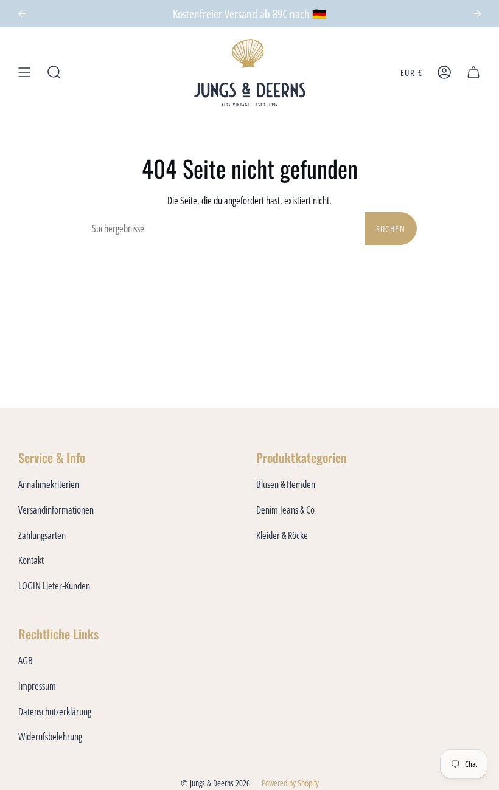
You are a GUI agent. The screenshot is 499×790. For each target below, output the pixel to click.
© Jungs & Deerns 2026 (215, 783)
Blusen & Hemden (285, 484)
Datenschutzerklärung (54, 711)
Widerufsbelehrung (50, 736)
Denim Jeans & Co (285, 510)
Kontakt (31, 560)
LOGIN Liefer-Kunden (54, 585)
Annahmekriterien (48, 484)
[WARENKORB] (473, 72)
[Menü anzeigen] (24, 72)
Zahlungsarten (42, 535)
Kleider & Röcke (282, 535)
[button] (54, 72)
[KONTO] (444, 72)
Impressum (37, 686)
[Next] (477, 13)
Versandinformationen (56, 510)
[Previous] (21, 13)
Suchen (390, 229)
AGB (25, 660)
